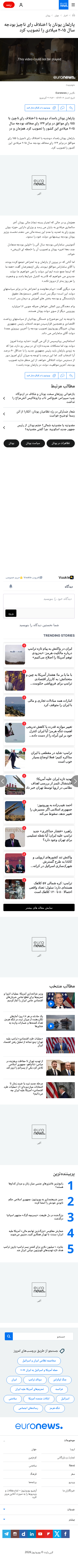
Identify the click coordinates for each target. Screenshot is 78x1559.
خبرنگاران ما (69, 1490)
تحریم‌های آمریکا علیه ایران (29, 1389)
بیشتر (72, 1519)
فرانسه (59, 1389)
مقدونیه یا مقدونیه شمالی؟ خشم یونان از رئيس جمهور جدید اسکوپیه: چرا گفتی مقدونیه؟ (46, 428)
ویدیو (72, 1482)
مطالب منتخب (62, 986)
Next (72, 1465)
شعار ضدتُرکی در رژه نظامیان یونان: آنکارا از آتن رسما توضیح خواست (45, 414)
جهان (57, 15)
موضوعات (69, 1440)
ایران (14, 1379)
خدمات (71, 1509)
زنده (8, 4)
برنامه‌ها (33, 1482)
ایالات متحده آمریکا (38, 1398)
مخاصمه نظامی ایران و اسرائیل (39, 1360)
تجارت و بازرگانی (66, 1457)
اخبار (66, 15)
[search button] (9, 1336)
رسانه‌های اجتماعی (28, 1408)
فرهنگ (33, 1474)
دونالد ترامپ (35, 1379)
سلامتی (13, 1398)
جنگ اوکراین (60, 1379)
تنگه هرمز (55, 1408)
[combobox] (39, 1336)
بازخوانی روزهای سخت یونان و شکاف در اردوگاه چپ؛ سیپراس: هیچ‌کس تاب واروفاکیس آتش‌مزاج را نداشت (43, 398)
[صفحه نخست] (73, 15)
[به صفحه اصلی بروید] (63, 4)
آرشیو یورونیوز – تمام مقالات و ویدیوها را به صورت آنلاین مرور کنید (20, 1494)
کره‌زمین (32, 1457)
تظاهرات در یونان (61, 443)
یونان (48, 15)
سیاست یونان (33, 443)
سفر (73, 1474)
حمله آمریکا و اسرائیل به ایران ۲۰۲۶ (39, 1370)
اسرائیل (65, 1398)
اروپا (72, 1449)
